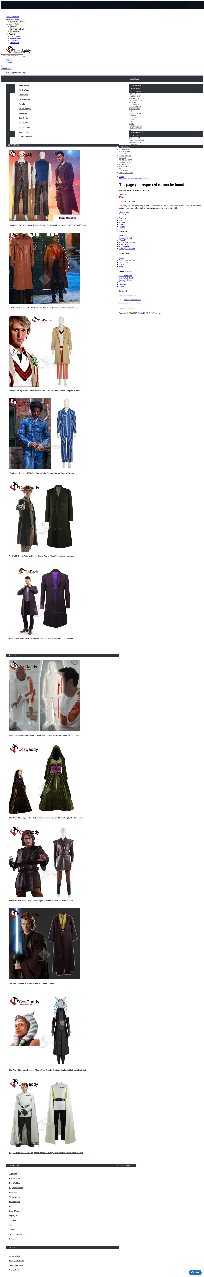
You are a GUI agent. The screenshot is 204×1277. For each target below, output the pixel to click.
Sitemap (122, 286)
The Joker (13, 1220)
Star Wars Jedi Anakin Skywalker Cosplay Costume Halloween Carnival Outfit (41, 901)
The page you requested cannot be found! (134, 179)
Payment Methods (125, 238)
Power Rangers (25, 109)
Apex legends (24, 85)
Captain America (16, 1188)
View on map (124, 212)
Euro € (13, 26)
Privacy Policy (124, 244)
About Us (122, 240)
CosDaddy (141, 313)
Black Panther (15, 1178)
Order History (15, 38)
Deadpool (13, 1192)
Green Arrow (14, 1197)
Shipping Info (124, 246)
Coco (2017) (23, 95)
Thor (11, 1225)
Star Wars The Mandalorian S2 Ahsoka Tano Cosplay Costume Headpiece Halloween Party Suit (47, 1070)
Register (9, 60)
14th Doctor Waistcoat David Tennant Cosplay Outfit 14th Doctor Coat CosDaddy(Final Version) (48, 225)
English (21, 21)
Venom (12, 1229)
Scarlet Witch (14, 1211)
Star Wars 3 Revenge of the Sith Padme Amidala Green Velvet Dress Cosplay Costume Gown (46, 818)
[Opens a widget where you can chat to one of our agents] (195, 1273)
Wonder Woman (15, 1234)
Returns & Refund (126, 278)
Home (121, 177)
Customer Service (125, 280)
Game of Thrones (26, 137)
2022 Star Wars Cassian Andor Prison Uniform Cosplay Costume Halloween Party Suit (44, 735)
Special (121, 264)
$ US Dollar (15, 31)
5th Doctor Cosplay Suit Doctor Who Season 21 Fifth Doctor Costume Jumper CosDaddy (45, 391)
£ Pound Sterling (17, 29)
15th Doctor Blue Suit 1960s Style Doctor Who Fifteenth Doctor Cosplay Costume (41, 473)
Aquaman (13, 1174)
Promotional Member (127, 260)
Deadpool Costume (16, 1261)
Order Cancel (124, 282)
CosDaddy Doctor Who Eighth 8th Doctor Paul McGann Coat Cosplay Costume (41, 556)
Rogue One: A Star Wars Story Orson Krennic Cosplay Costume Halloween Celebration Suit (46, 1153)
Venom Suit (14, 1270)
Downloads (14, 43)
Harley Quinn (14, 1202)
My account (123, 262)
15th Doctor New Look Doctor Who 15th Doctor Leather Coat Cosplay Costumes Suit (43, 308)
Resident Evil (24, 113)
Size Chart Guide (125, 276)
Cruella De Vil (24, 99)
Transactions (15, 41)
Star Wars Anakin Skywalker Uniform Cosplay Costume (32, 983)
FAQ (121, 236)
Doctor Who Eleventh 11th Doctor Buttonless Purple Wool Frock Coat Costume (41, 638)
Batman (12, 1239)
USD (16, 24)
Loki (11, 1206)
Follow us (122, 214)
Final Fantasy (24, 127)
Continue (122, 194)
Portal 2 (22, 104)
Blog (121, 266)
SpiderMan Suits (16, 1265)
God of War (23, 132)
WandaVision (24, 123)
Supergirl (13, 1216)
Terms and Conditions (127, 242)
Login (10, 62)
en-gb (17, 19)
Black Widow (24, 90)
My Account (15, 36)
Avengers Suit (14, 1256)
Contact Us (123, 284)
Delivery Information (127, 249)
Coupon (122, 258)
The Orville (23, 118)
